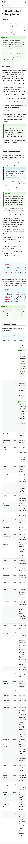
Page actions (5, 19)
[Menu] (26, 2)
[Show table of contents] (25, 5)
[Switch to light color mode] (23, 2)
